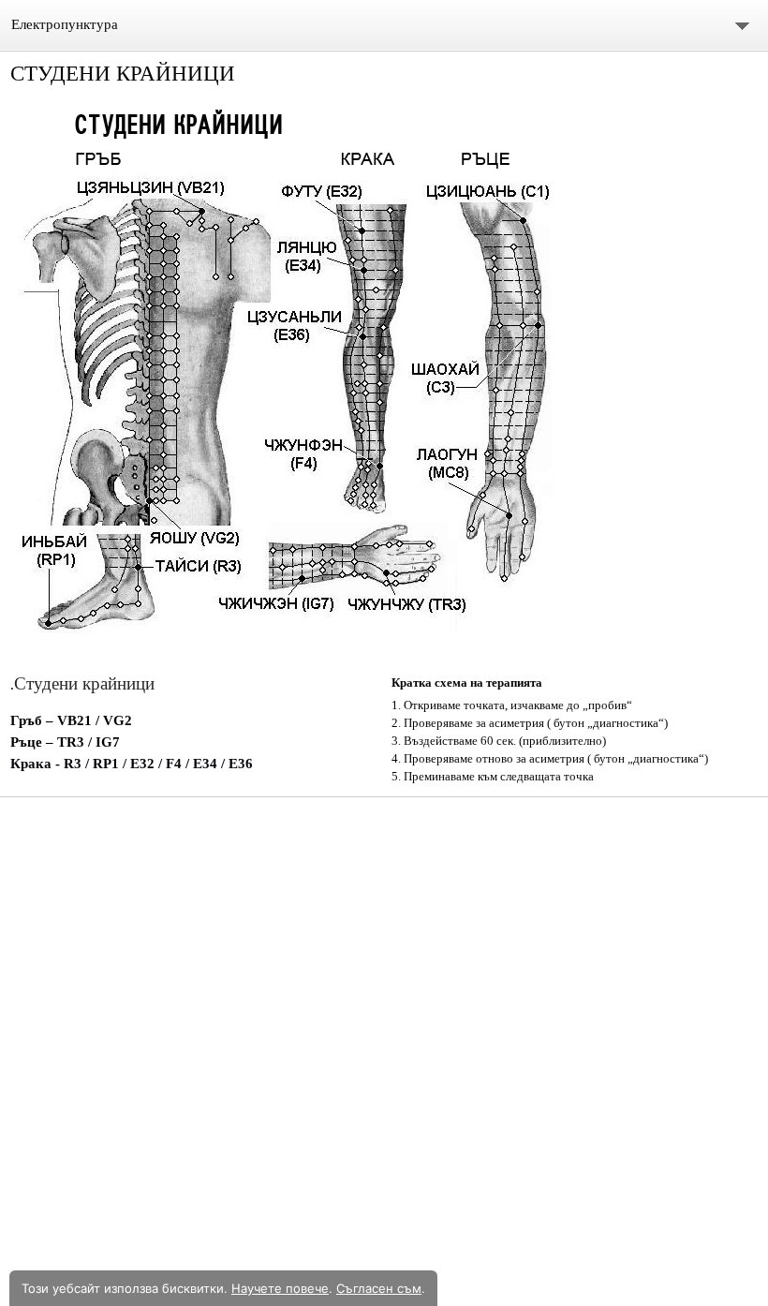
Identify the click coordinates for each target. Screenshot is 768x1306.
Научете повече (280, 1288)
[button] (383, 381)
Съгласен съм (378, 1288)
